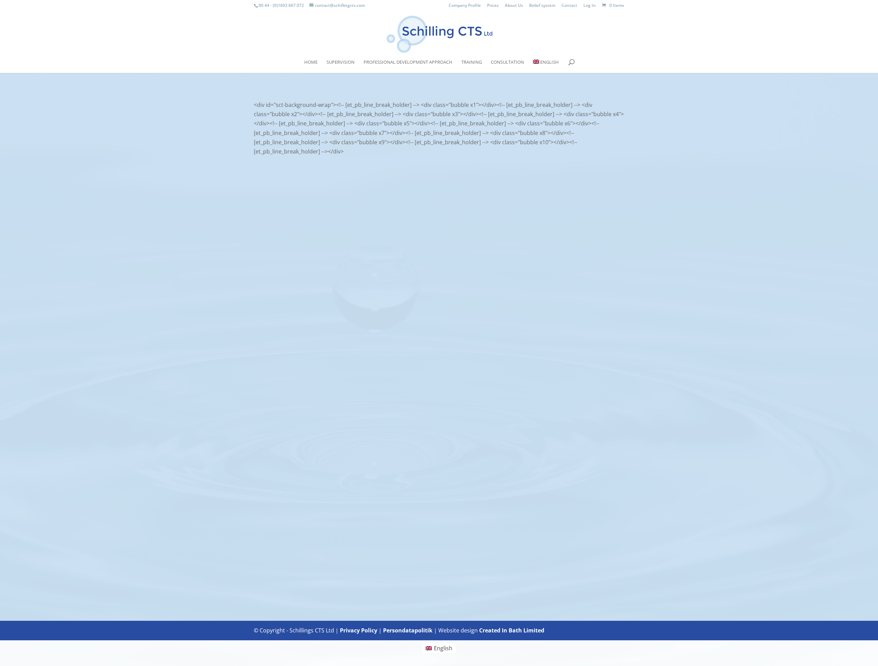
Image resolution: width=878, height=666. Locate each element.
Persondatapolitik (407, 630)
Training (471, 62)
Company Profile (465, 5)
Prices (493, 5)
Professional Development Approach (408, 62)
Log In (589, 5)
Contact (569, 5)
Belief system (542, 5)
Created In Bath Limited (511, 630)
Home (311, 62)
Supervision (341, 62)
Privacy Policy (358, 630)
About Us (514, 5)
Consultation (507, 62)
